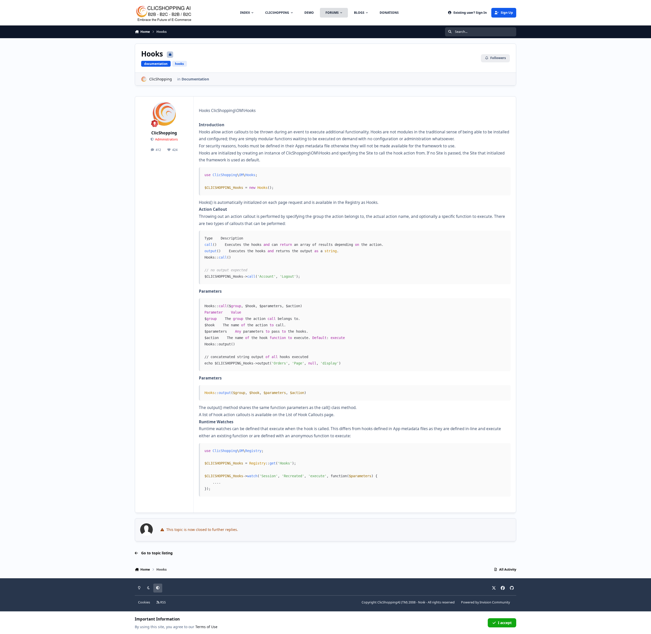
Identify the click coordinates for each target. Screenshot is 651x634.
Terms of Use (206, 626)
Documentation (195, 79)
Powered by (485, 602)
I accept (505, 622)
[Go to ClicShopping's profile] (143, 79)
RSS (162, 602)
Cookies (144, 602)
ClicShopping (160, 79)
